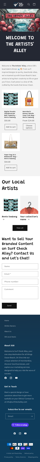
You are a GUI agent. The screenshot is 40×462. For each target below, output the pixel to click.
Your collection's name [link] (29, 218)
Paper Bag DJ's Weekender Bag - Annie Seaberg (10, 156)
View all (20, 228)
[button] (5, 4)
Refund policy (29, 453)
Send (9, 305)
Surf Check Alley (17, 453)
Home (6, 320)
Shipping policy (33, 457)
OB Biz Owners (10, 326)
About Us (7, 331)
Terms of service (21, 457)
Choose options (29, 126)
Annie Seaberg (9, 217)
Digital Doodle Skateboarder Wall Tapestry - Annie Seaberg (10, 114)
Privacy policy (8, 457)
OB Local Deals (10, 337)
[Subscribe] (31, 416)
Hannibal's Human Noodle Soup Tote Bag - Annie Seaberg (29, 114)
